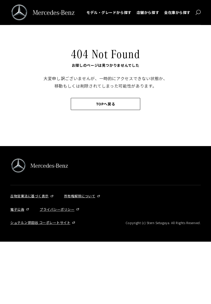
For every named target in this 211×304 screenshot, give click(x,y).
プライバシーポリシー (57, 209)
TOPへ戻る (105, 103)
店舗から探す (148, 12)
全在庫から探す (177, 12)
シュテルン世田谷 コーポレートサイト (40, 222)
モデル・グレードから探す (108, 12)
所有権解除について (79, 195)
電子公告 (17, 209)
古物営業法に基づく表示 (29, 195)
